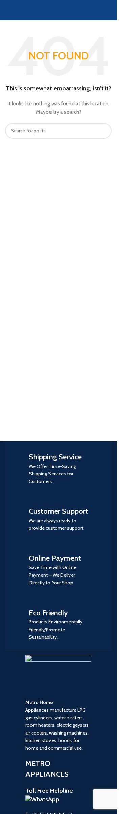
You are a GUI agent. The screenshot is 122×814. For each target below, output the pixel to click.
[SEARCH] (104, 131)
